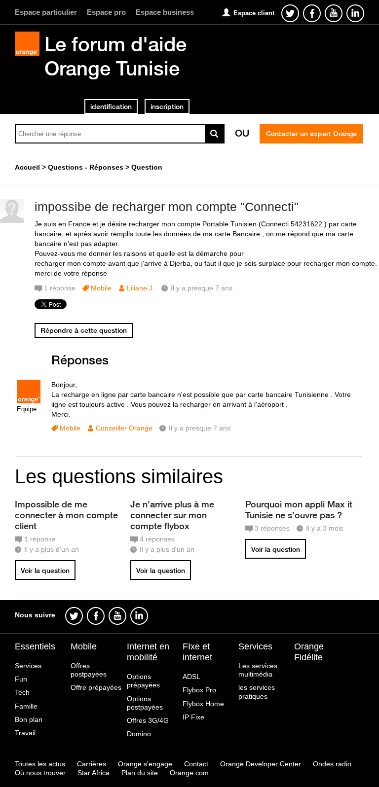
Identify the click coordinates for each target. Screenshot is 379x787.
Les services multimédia (257, 670)
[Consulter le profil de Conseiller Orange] (28, 401)
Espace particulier (46, 12)
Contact (196, 764)
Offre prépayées (96, 687)
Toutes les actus (40, 764)
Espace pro (106, 12)
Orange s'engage (145, 764)
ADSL (191, 676)
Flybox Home (203, 704)
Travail (25, 733)
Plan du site (139, 773)
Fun (21, 679)
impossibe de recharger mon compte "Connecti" (167, 207)
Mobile (101, 288)
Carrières (91, 764)
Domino (139, 734)
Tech (22, 692)
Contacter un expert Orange (311, 133)
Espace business (165, 12)
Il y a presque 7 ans (199, 428)
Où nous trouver (40, 773)
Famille (26, 706)
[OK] (215, 133)
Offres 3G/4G (148, 720)
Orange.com (189, 773)
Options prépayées (143, 681)
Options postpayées (145, 703)
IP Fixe (193, 717)
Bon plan (28, 719)
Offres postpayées (89, 670)
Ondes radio (332, 764)
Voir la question (45, 570)
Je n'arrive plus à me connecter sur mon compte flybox (172, 515)
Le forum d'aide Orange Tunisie (115, 56)
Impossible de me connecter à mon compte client (66, 515)
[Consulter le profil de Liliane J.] (12, 220)
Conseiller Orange (124, 428)
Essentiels (35, 646)
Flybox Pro (199, 690)
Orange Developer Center (260, 764)
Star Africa (93, 773)
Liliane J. (140, 288)
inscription (167, 106)
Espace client (253, 13)
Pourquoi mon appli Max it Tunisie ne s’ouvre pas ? (298, 509)
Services (28, 666)
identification (111, 106)
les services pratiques (256, 691)
